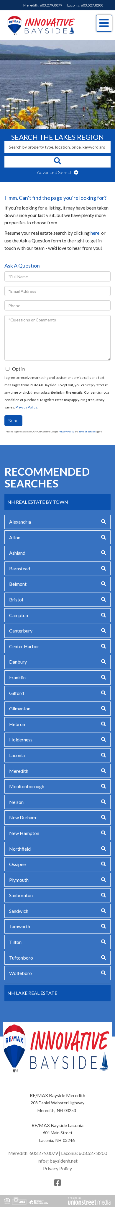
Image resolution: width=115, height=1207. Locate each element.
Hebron (17, 724)
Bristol (16, 599)
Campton (18, 615)
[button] (57, 162)
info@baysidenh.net (57, 1160)
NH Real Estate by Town (37, 502)
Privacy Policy (26, 407)
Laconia (17, 755)
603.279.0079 (51, 5)
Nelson (16, 802)
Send (13, 420)
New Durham (22, 817)
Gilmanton (19, 708)
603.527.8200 (92, 5)
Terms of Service (87, 431)
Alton (14, 537)
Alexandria (20, 521)
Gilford (16, 693)
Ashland (17, 553)
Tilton (15, 942)
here (95, 233)
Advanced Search (54, 172)
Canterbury (20, 630)
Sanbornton (21, 895)
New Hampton (24, 833)
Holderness (20, 739)
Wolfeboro (20, 973)
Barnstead (19, 568)
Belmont (18, 584)
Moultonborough (26, 786)
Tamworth (19, 926)
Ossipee (17, 864)
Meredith (18, 771)
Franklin (17, 677)
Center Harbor (24, 646)
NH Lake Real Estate (32, 993)
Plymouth (19, 880)
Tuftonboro (21, 957)
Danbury (18, 661)
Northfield (20, 849)
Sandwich (18, 911)
